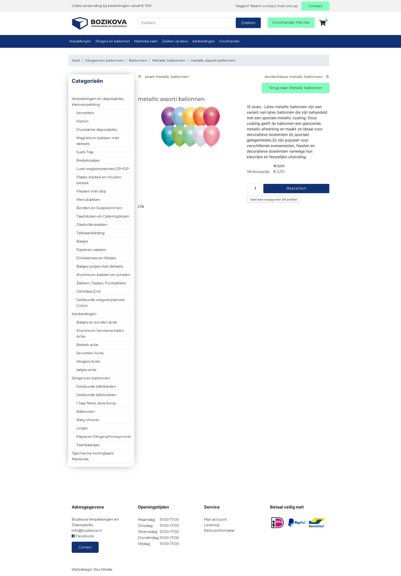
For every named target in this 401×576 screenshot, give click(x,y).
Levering (211, 525)
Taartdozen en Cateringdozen (102, 216)
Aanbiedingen (203, 41)
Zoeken (248, 23)
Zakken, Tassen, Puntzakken (101, 283)
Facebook (84, 536)
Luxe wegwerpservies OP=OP (102, 168)
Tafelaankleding (90, 233)
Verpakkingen (80, 41)
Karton (82, 121)
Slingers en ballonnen (112, 41)
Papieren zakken (91, 249)
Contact (315, 6)
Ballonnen (85, 411)
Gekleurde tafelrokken (96, 395)
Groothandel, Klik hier (291, 22)
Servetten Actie (90, 353)
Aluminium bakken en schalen (103, 274)
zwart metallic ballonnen (167, 76)
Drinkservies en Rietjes (96, 258)
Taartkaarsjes (87, 445)
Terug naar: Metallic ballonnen (295, 88)
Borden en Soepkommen (99, 208)
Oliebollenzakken (91, 224)
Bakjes (82, 241)
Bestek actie (87, 344)
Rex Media (103, 569)
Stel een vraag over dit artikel (273, 199)
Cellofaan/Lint (88, 291)
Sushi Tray (85, 152)
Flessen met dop (91, 191)
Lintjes (81, 428)
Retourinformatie (219, 530)
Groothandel (229, 41)
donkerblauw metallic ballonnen (293, 76)
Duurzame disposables (96, 129)
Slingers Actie (88, 361)
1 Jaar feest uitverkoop (96, 403)
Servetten (85, 113)
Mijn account (215, 519)
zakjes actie (86, 370)
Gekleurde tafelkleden (96, 386)
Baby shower (88, 420)
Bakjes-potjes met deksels (99, 266)
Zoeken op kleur (175, 41)
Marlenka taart (146, 41)
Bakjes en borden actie (96, 322)
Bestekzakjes (88, 160)
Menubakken (88, 199)
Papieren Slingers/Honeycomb (103, 436)
